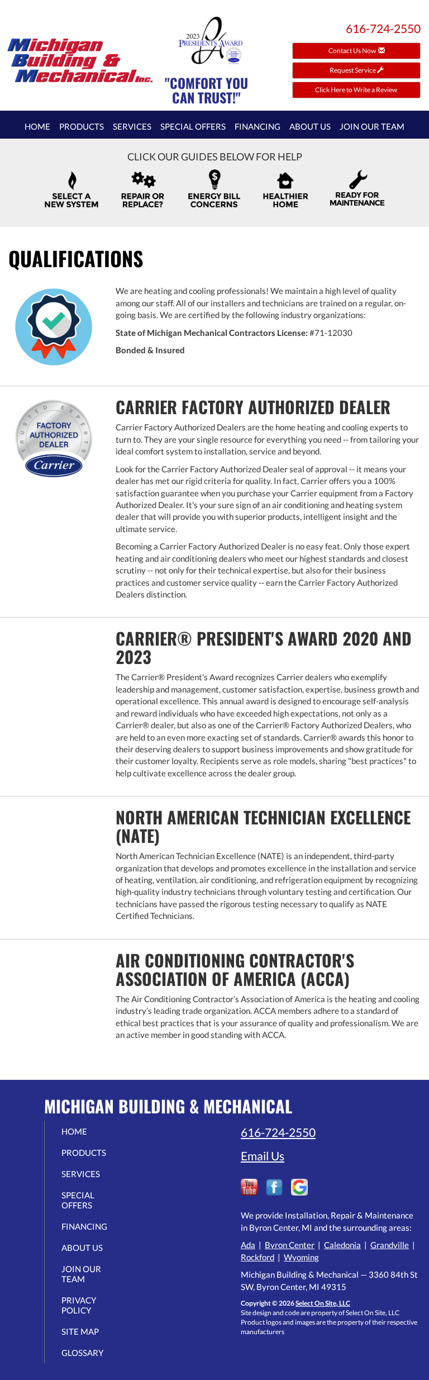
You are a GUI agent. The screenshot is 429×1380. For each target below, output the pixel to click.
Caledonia (342, 1245)
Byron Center (289, 1245)
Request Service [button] (353, 70)
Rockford (257, 1257)
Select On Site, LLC (322, 1303)
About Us (310, 126)
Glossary (82, 1353)
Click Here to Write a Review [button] (356, 90)
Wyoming (301, 1257)
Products (81, 126)
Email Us (262, 1156)
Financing (257, 126)
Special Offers (193, 126)
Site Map (80, 1331)
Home (37, 126)
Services (132, 126)
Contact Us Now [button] (353, 50)
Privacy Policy (78, 1305)
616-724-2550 (278, 1132)
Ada (248, 1245)
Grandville (389, 1245)
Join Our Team (372, 126)
